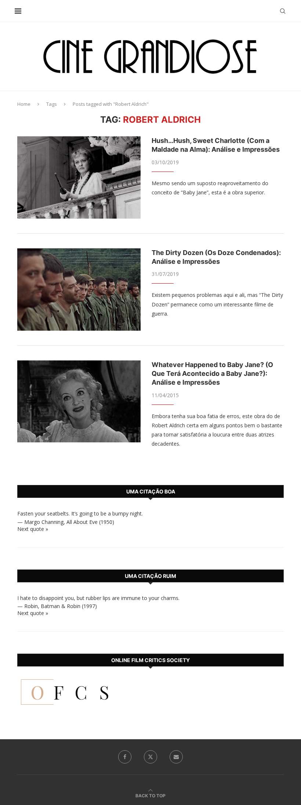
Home (23, 104)
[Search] (282, 11)
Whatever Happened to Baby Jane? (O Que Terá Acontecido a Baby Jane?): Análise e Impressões (212, 374)
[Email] (176, 756)
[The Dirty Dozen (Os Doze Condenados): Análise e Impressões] (79, 289)
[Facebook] (124, 756)
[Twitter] (150, 756)
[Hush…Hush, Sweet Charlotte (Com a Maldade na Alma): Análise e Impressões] (79, 177)
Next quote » (32, 528)
